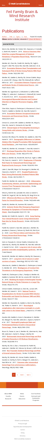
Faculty (8, 396)
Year (25, 37)
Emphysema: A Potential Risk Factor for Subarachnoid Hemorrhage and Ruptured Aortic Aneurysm (21, 162)
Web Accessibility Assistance (22, 439)
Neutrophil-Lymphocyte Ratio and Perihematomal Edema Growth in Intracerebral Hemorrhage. (18, 324)
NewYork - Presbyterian (22, 413)
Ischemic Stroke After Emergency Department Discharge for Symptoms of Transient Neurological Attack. (20, 209)
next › (22, 375)
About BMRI (8, 394)
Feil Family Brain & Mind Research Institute (22, 15)
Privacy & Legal (22, 423)
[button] (40, 3)
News (22, 394)
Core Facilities (36, 394)
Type (17, 37)
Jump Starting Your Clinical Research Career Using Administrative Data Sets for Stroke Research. (21, 218)
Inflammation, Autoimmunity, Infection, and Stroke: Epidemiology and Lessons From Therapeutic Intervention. (22, 183)
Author (4, 37)
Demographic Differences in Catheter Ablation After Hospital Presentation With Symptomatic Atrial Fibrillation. (21, 142)
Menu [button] (3, 5)
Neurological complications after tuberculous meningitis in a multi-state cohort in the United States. (21, 308)
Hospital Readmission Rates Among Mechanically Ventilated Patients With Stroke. (20, 174)
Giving (22, 433)
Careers (22, 430)
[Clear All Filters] (34, 39)
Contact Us (41, 385)
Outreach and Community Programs (35, 398)
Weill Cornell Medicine (22, 409)
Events (22, 396)
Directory (22, 436)
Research (8, 399)
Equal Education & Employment (23, 427)
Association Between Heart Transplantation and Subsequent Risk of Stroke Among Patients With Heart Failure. (21, 70)
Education (22, 399)
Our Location (3, 385)
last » (29, 375)
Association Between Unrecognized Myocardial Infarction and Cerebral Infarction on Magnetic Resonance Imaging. (19, 99)
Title (10, 37)
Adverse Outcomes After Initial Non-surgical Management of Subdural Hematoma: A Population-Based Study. (21, 54)
